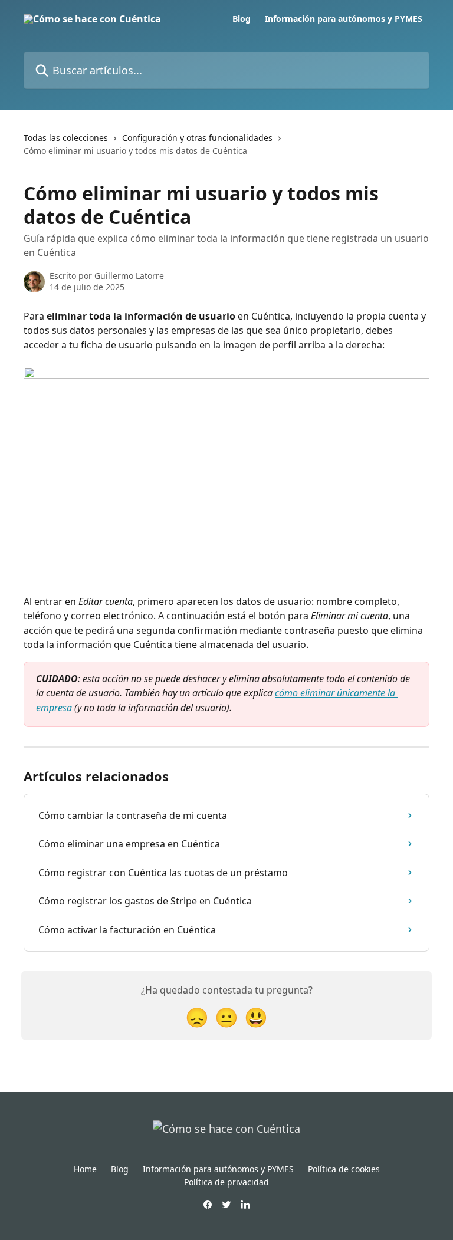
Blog (241, 19)
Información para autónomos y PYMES (343, 19)
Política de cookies (344, 1169)
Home (85, 1169)
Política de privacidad (226, 1182)
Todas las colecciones (66, 137)
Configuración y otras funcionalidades (197, 137)
